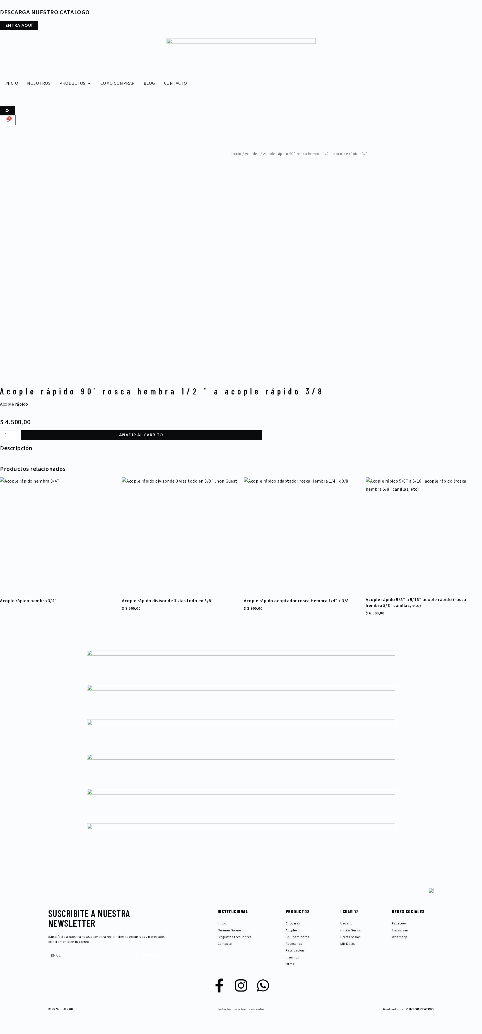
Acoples (252, 154)
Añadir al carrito (141, 434)
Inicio (236, 154)
